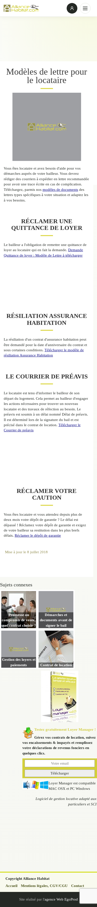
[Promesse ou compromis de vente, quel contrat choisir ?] (18, 609)
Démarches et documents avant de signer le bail (56, 620)
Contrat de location (56, 665)
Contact (77, 886)
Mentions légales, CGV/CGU (44, 886)
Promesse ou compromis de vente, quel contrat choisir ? (18, 620)
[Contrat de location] (56, 649)
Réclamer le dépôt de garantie (38, 535)
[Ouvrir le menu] (85, 8)
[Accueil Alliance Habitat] (33, 8)
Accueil (11, 886)
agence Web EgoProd (61, 899)
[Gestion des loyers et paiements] (18, 649)
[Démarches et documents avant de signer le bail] (56, 609)
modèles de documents (60, 190)
